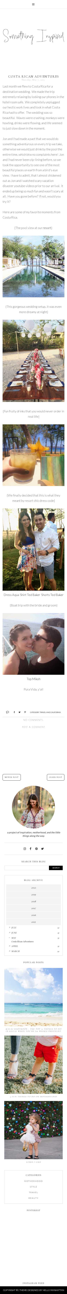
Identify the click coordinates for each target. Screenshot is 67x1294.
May (13, 937)
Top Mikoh (33, 679)
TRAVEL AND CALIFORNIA (50, 712)
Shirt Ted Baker (30, 595)
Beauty (33, 1198)
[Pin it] (23, 711)
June (14, 932)
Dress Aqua (11, 595)
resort (47, 228)
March (15, 951)
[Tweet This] (18, 711)
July (13, 927)
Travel (33, 1192)
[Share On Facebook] (12, 711)
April (14, 946)
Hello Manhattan (53, 1290)
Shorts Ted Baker (52, 595)
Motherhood (33, 1181)
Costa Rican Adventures (22, 941)
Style (33, 1186)
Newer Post (12, 777)
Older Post (55, 777)
